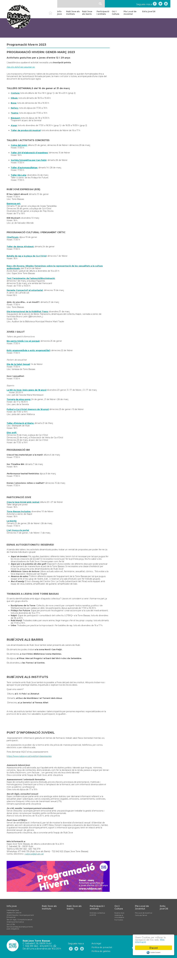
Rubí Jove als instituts (73, 12)
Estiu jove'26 (148, 11)
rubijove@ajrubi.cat (34, 854)
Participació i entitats (103, 12)
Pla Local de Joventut (130, 12)
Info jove (59, 12)
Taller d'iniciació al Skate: (20, 423)
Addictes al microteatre (119, 916)
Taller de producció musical (26, 130)
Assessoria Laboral (14, 913)
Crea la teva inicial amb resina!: (23, 502)
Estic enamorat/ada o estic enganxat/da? (28, 350)
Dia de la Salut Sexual (18, 364)
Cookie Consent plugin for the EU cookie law (153, 952)
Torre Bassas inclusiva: (19, 511)
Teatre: (15, 113)
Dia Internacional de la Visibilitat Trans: (27, 311)
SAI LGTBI (11, 924)
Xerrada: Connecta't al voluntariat (25, 290)
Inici (52, 11)
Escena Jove (119, 913)
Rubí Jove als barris (87, 12)
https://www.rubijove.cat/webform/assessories (29, 756)
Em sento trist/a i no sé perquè (23, 341)
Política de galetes (101, 951)
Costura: (15, 93)
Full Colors (118, 920)
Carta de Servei (141, 915)
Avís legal (96, 943)
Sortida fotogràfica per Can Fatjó (28, 160)
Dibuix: (14, 98)
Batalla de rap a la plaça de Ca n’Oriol (26, 256)
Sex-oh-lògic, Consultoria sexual (19, 919)
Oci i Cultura (115, 12)
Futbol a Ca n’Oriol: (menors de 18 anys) (28, 409)
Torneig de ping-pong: (19, 399)
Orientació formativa (15, 922)
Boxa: (14, 103)
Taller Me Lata (18, 175)
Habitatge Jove (13, 910)
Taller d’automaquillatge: (24, 167)
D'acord (153, 947)
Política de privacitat (102, 947)
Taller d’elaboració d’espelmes (29, 152)
